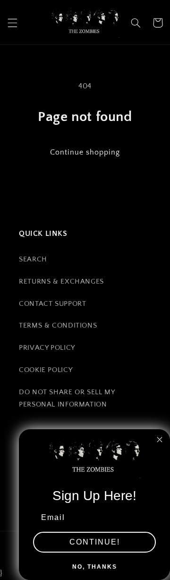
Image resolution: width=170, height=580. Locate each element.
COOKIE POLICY (45, 370)
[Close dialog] (159, 439)
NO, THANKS (94, 566)
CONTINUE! (94, 542)
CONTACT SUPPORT (52, 304)
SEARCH (33, 259)
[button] (12, 23)
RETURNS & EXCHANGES (61, 282)
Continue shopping (85, 152)
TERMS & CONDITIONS (58, 325)
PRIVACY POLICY (47, 348)
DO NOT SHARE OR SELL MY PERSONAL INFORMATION (67, 398)
